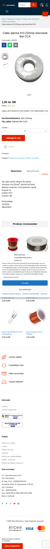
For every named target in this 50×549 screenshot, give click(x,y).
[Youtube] (14, 503)
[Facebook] (3, 503)
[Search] (45, 14)
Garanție (5, 453)
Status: (4, 106)
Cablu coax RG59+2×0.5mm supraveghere (12, 333)
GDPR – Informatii (8, 460)
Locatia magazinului (9, 410)
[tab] (16, 172)
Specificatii (33, 171)
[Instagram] (18, 503)
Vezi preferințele (25, 289)
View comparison (12, 546)
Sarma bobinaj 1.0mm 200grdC (34, 333)
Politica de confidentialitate (30, 293)
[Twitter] (6, 503)
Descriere (16, 171)
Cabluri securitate (32, 158)
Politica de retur (7, 450)
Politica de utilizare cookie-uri (12, 293)
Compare (11, 147)
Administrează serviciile (10, 277)
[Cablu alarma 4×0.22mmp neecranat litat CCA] (4, 45)
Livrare (4, 446)
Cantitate (4, 127)
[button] (10, 328)
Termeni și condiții (8, 443)
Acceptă (25, 283)
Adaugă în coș (13, 138)
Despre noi (43, 293)
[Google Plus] (10, 503)
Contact (4, 406)
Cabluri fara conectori (17, 158)
